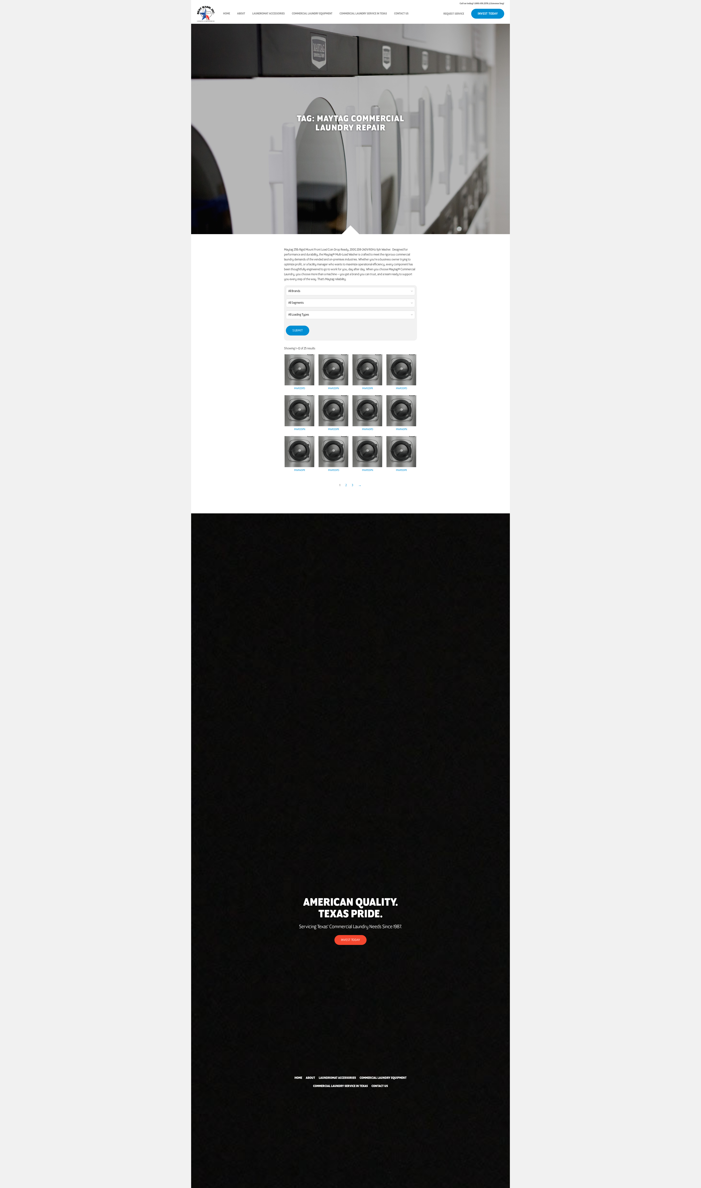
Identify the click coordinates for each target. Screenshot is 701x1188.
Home (226, 13)
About (241, 13)
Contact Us (401, 13)
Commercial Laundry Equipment (312, 13)
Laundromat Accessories (268, 13)
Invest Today (488, 13)
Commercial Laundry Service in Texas (363, 13)
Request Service (453, 13)
